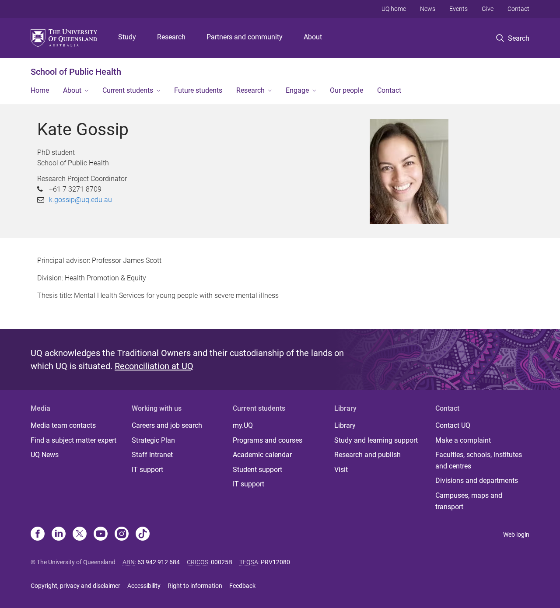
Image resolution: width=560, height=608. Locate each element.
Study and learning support (376, 440)
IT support (147, 469)
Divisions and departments (476, 480)
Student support (257, 469)
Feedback (242, 585)
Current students (127, 90)
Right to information (195, 585)
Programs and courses (267, 440)
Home (40, 90)
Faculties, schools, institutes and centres (478, 460)
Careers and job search (167, 425)
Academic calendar (262, 455)
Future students (198, 90)
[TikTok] (143, 534)
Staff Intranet (152, 455)
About (313, 37)
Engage (297, 90)
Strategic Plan (153, 440)
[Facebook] (38, 534)
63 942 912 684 (158, 562)
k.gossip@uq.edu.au (80, 200)
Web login (516, 534)
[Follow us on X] (80, 534)
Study (127, 37)
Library (345, 425)
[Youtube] (101, 534)
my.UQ (243, 425)
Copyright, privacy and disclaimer (75, 585)
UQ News (45, 455)
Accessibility (144, 585)
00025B (221, 562)
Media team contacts (63, 425)
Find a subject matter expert (73, 440)
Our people (346, 90)
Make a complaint (463, 440)
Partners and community (244, 37)
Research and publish (367, 455)
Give (488, 8)
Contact (518, 8)
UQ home (394, 8)
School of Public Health (76, 71)
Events (458, 8)
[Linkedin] (59, 534)
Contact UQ (452, 425)
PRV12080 (275, 562)
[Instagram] (122, 534)
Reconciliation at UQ (154, 366)
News (427, 8)
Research (171, 37)
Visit (341, 469)
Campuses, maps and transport (468, 501)
